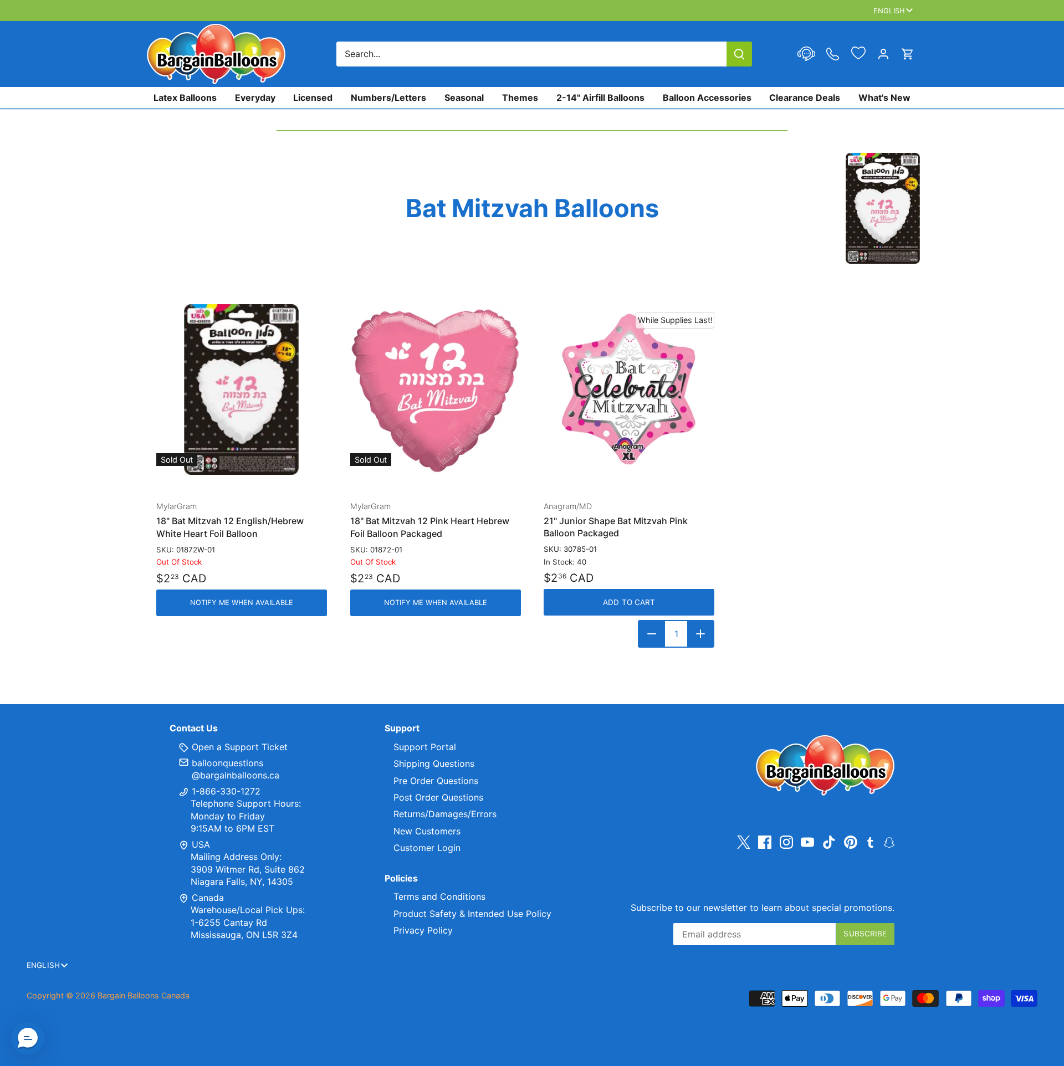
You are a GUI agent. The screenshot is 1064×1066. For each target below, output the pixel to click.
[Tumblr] (870, 842)
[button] (27, 1038)
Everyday (255, 97)
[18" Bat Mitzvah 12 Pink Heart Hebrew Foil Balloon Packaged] (435, 389)
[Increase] (700, 634)
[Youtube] (807, 842)
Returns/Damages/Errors (445, 813)
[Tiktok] (829, 842)
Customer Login (427, 847)
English (889, 10)
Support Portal (424, 746)
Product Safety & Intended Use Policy (472, 913)
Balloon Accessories (707, 97)
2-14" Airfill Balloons (600, 97)
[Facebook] (764, 842)
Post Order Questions (438, 797)
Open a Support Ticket (238, 746)
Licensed (312, 97)
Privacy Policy (423, 930)
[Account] (883, 54)
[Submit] (739, 54)
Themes (520, 97)
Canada (208, 897)
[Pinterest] (850, 842)
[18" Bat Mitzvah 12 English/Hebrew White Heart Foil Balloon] (241, 389)
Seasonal (464, 97)
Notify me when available (241, 602)
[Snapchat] (889, 842)
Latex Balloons (185, 97)
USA (201, 844)
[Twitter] (743, 842)
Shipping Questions (433, 763)
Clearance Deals (804, 97)
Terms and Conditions (439, 896)
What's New (884, 97)
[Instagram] (786, 842)
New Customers (427, 831)
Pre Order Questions (435, 780)
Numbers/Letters (388, 97)
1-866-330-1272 (224, 791)
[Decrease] (651, 634)
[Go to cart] (907, 54)
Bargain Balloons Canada (144, 995)
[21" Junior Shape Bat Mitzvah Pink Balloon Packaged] (629, 389)
